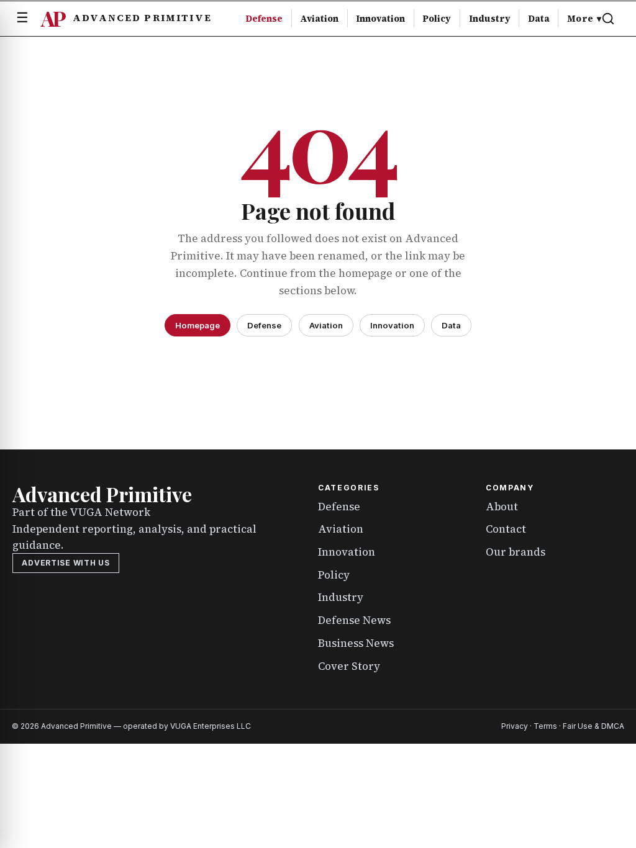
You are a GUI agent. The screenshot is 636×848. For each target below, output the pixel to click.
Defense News (354, 620)
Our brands (515, 551)
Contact (506, 528)
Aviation (319, 18)
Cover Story (349, 666)
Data (539, 18)
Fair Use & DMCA (593, 726)
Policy (436, 18)
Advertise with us (65, 562)
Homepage (197, 325)
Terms (545, 726)
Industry (490, 18)
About (502, 506)
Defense (264, 18)
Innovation (380, 18)
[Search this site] (608, 18)
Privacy (514, 726)
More (584, 18)
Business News (356, 643)
